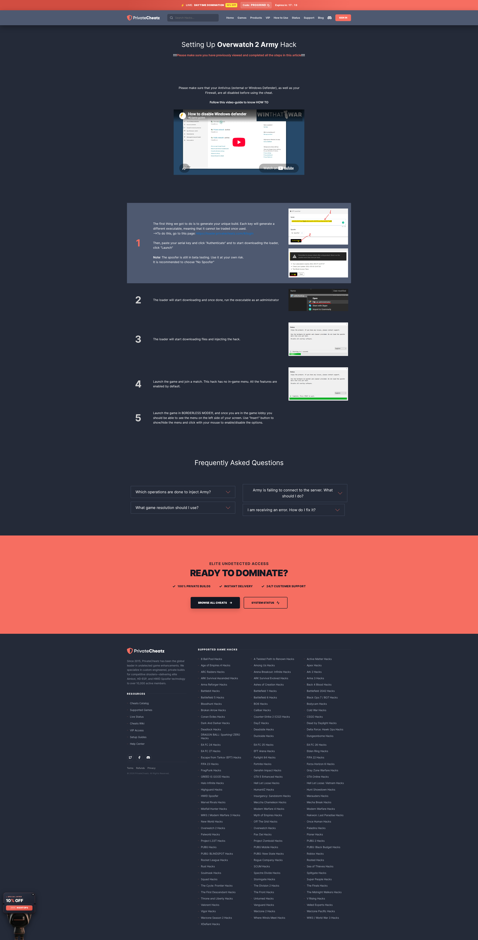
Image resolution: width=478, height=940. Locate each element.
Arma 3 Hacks (315, 678)
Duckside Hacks (264, 735)
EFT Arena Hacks (264, 751)
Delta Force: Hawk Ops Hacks (325, 729)
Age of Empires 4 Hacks (215, 665)
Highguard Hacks (211, 789)
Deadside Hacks (264, 729)
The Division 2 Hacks (266, 885)
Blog (321, 17)
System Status (263, 602)
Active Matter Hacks (319, 658)
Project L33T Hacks (213, 840)
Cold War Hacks (316, 710)
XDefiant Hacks (210, 924)
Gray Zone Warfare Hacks (322, 770)
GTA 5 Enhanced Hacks (268, 776)
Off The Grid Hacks (265, 821)
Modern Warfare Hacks (321, 808)
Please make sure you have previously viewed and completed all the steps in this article (239, 55)
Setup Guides (138, 737)
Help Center (137, 743)
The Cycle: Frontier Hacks (216, 885)
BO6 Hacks (261, 703)
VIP (268, 17)
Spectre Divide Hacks (267, 872)
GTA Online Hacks (318, 776)
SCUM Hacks (262, 866)
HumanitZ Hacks (264, 789)
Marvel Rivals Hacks (213, 802)
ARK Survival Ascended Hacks (219, 678)
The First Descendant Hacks (218, 892)
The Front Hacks (264, 892)
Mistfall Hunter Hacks (214, 808)
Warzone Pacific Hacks (321, 911)
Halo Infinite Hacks (212, 783)
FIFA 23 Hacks (209, 763)
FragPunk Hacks (211, 770)
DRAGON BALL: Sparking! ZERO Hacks (220, 736)
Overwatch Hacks (265, 828)
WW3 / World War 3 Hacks (323, 917)
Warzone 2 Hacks (264, 911)
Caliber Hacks (262, 710)
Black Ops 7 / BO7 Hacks (322, 697)
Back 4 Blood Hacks (319, 684)
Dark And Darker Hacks (215, 723)
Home (230, 17)
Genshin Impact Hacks (267, 770)
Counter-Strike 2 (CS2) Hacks (272, 716)
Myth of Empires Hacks (268, 815)
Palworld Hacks (210, 834)
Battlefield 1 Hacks (265, 690)
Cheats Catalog (139, 703)
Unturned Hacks (264, 898)
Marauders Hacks (317, 795)
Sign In (343, 17)
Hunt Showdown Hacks (321, 789)
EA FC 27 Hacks (210, 751)
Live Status (137, 716)
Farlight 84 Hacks (264, 757)
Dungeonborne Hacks (320, 735)
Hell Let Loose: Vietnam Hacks (325, 783)
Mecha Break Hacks (319, 802)
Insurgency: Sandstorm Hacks (272, 795)
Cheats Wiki (137, 723)
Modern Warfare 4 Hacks (269, 808)
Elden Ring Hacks (317, 751)
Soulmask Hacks (211, 872)
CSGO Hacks (315, 716)
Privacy (152, 768)
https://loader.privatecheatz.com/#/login (224, 233)
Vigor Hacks (208, 911)
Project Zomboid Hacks (268, 840)
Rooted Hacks (315, 860)
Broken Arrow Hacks (213, 710)
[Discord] (329, 17)
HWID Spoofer (209, 795)
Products (256, 17)
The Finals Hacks (317, 885)
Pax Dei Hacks (262, 834)
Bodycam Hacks (317, 703)
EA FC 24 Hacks (211, 744)
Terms (130, 768)
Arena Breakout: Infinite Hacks (272, 671)
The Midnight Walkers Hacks (324, 892)
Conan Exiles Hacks (213, 716)
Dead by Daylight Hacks (321, 723)
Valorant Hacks (210, 904)
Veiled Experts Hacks (320, 904)
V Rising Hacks (316, 898)
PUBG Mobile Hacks (266, 847)
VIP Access (137, 730)
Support (309, 17)
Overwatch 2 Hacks (213, 828)
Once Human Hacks (319, 821)
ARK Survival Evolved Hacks (271, 678)
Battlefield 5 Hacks (212, 697)
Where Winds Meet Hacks (269, 917)
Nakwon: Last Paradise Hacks (325, 815)
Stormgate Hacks (264, 879)
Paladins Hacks (316, 828)
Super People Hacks (319, 879)
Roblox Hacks (315, 853)
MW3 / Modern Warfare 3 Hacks (220, 815)
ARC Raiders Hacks (212, 671)
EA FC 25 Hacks (263, 744)
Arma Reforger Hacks (214, 684)
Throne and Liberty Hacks (217, 898)
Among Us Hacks (264, 665)
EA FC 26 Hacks (316, 744)
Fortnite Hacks (262, 763)
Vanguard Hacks (264, 904)
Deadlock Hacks (211, 729)
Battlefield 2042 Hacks (321, 690)
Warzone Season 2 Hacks (216, 917)
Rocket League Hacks (214, 860)
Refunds (140, 768)
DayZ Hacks (261, 723)
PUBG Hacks (208, 847)
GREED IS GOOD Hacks (215, 776)
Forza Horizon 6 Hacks (320, 763)
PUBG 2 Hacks (316, 840)
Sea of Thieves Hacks (320, 866)
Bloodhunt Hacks (211, 703)
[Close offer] (33, 894)
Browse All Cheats (212, 602)
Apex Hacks (314, 665)
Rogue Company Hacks (268, 860)
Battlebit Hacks (210, 690)
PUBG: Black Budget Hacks (323, 847)
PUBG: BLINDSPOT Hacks (217, 853)
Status (296, 17)
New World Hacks (212, 821)
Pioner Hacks (315, 834)
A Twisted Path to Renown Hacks (274, 658)
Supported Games (141, 709)
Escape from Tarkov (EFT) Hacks (221, 757)
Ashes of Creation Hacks (269, 684)
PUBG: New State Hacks (269, 853)
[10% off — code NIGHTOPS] (19, 903)
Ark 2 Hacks (314, 671)
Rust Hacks (208, 866)
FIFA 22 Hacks (315, 757)
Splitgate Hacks (316, 872)
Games (242, 17)
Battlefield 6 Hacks (265, 697)
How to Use (281, 17)
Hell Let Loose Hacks (266, 783)
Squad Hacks (209, 879)
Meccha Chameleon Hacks (270, 802)
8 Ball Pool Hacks (211, 658)
